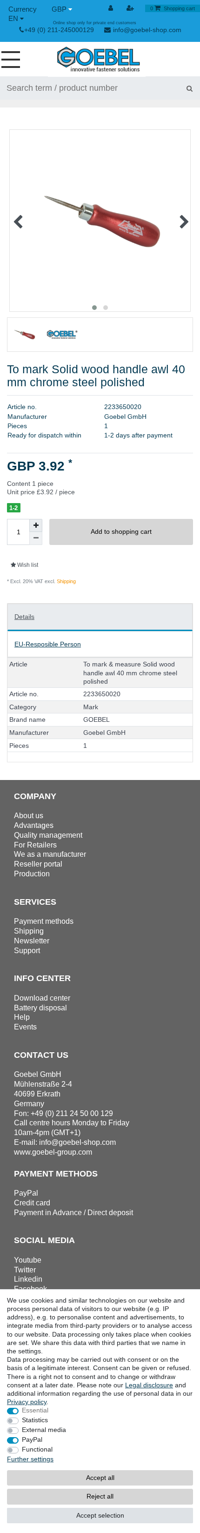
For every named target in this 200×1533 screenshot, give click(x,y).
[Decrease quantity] (35, 538)
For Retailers (35, 845)
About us (28, 816)
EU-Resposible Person (47, 644)
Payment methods (43, 921)
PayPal (32, 1439)
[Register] (130, 8)
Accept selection (100, 1515)
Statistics (35, 1420)
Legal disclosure (149, 1385)
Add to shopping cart (121, 531)
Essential (35, 1410)
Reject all (100, 1496)
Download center (42, 998)
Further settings (30, 1459)
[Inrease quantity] (35, 525)
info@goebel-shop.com (147, 30)
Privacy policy (27, 1401)
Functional (37, 1449)
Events (25, 1027)
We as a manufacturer (50, 854)
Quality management (48, 835)
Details (24, 616)
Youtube (27, 1260)
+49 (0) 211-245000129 (59, 30)
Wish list (27, 565)
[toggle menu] (14, 59)
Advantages (33, 825)
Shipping (65, 581)
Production (32, 874)
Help (22, 1017)
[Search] (189, 88)
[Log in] (111, 8)
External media (44, 1429)
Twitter (25, 1270)
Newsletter (31, 941)
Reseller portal (38, 864)
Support (27, 951)
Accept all (100, 1477)
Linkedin (28, 1279)
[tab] (100, 617)
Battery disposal (40, 1008)
